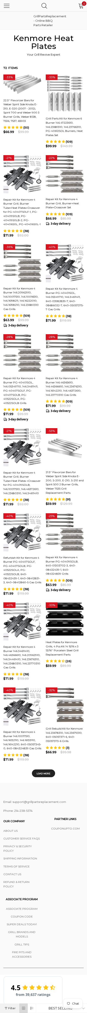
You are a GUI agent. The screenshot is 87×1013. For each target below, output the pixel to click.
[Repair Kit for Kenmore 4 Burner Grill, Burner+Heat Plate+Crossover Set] (65, 174)
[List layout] (32, 1008)
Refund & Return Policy (16, 884)
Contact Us (12, 874)
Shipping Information (20, 858)
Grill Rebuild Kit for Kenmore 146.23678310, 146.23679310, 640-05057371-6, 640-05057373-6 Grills (64, 735)
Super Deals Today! (22, 924)
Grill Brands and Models (21, 934)
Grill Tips (21, 944)
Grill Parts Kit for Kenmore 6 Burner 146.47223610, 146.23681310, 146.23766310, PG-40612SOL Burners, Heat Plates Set (64, 127)
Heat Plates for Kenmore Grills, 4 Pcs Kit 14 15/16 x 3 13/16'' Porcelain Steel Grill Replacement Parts (62, 648)
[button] (16, 127)
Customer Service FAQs (21, 838)
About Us (10, 830)
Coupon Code (22, 916)
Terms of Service (16, 866)
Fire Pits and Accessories (21, 954)
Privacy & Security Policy (17, 848)
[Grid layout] (23, 1008)
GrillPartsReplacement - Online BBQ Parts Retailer (44, 20)
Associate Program (21, 908)
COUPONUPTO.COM (65, 828)
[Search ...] (44, 5)
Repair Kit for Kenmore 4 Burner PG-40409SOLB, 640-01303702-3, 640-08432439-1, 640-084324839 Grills (62, 565)
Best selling (60, 1008)
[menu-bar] (6, 5)
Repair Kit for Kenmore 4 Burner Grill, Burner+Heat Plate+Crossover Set (62, 203)
